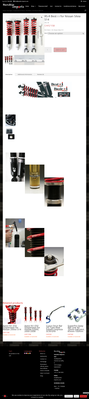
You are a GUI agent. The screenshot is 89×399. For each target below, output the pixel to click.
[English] (24, 353)
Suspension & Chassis (19, 10)
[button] (41, 17)
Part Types (9, 10)
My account (81, 6)
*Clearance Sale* (43, 6)
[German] (28, 353)
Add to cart (60, 50)
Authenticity (43, 356)
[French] (26, 353)
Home (27, 6)
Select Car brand (44, 373)
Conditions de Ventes (70, 6)
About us (42, 353)
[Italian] (30, 353)
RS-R (46, 33)
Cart (51, 6)
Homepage (43, 361)
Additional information (25, 74)
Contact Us (58, 6)
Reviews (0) (40, 74)
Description (8, 74)
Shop (32, 6)
